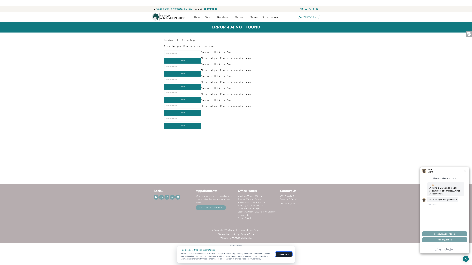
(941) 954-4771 (310, 16)
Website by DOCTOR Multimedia (236, 238)
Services (239, 17)
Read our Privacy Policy (251, 259)
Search (182, 61)
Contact (254, 17)
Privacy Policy (247, 234)
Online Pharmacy (270, 17)
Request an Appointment (211, 208)
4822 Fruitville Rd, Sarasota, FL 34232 (174, 8)
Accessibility (233, 234)
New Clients (222, 17)
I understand (284, 254)
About (207, 17)
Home (197, 17)
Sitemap (222, 234)
